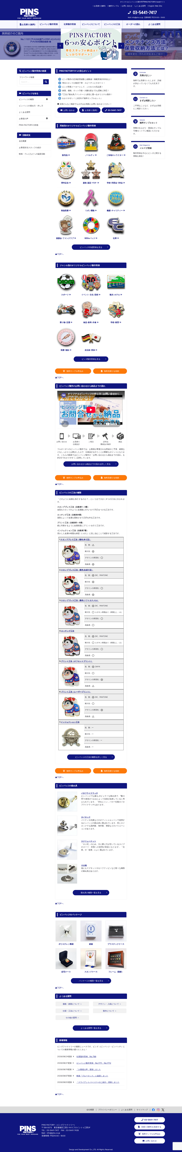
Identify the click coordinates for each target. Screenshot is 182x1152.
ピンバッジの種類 (26, 99)
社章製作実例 (70, 24)
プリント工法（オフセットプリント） (77, 661)
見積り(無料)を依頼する (151, 1127)
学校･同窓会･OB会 (115, 183)
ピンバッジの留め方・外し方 (31, 106)
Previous (58, 44)
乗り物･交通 (65, 322)
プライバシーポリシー (107, 1109)
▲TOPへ (59, 254)
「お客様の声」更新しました (88, 1069)
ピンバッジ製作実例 (49, 24)
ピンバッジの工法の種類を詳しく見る (91, 757)
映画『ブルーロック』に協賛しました (92, 1076)
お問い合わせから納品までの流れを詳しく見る (91, 464)
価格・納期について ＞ (72, 1004)
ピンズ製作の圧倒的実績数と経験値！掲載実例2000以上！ (87, 79)
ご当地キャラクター (114, 155)
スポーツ (65, 294)
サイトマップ (142, 1109)
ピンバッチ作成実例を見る (91, 247)
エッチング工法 (67, 631)
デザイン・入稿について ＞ (109, 1004)
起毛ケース (66, 972)
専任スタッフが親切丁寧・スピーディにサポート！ (83, 83)
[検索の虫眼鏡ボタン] (46, 81)
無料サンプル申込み (74, 371)
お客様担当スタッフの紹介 (30, 147)
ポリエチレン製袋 (66, 944)
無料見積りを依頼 (111, 371)
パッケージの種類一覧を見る (91, 981)
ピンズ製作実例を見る (91, 359)
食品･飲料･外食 (89, 322)
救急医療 (65, 210)
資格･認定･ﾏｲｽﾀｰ (90, 183)
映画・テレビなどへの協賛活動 (32, 154)
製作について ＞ (110, 1011)
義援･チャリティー (115, 210)
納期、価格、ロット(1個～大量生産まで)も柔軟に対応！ (85, 90)
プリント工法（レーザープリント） (76, 692)
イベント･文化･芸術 (89, 294)
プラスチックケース (116, 944)
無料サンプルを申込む (151, 1134)
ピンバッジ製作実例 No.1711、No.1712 (93, 1063)
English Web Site (155, 6)
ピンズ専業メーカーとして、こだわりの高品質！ (82, 87)
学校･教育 (115, 322)
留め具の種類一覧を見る (91, 892)
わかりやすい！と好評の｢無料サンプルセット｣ (81, 98)
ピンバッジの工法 (112, 24)
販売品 (65, 155)
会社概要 (22, 141)
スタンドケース (91, 972)
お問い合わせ (127, 6)
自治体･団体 (90, 350)
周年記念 (65, 183)
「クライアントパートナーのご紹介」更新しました (97, 1082)
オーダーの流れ (133, 24)
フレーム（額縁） (115, 972)
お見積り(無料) (100, 6)
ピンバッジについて (91, 24)
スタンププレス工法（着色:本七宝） (76, 539)
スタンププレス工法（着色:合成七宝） (77, 570)
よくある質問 (140, 6)
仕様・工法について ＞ (72, 1011)
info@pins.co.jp (137, 17)
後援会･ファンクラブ (65, 238)
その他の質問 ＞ (72, 1017)
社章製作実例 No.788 (86, 1056)
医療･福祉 (65, 350)
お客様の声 (23, 118)
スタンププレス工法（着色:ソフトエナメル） (80, 600)
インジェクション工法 (70, 722)
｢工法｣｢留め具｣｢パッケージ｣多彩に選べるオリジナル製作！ (87, 94)
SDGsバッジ (89, 238)
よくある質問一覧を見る (91, 1028)
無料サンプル (114, 6)
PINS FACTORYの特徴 (28, 125)
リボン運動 (89, 210)
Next (119, 44)
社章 (115, 238)
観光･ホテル (115, 294)
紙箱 (91, 944)
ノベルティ (89, 155)
